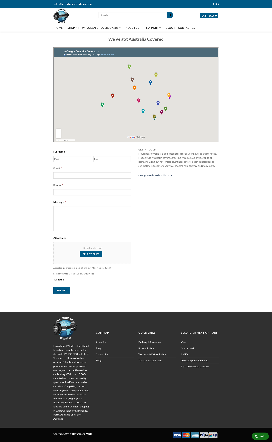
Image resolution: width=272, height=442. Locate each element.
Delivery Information (149, 342)
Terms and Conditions (150, 360)
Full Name (60, 151)
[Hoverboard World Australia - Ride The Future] (62, 16)
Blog (169, 27)
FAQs (99, 360)
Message (59, 201)
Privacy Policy (146, 348)
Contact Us (186, 27)
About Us (132, 27)
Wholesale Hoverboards (100, 27)
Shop (71, 27)
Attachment (60, 237)
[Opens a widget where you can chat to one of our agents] (260, 436)
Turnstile (58, 279)
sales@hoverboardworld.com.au (155, 175)
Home (58, 27)
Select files (91, 254)
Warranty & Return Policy (152, 354)
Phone (58, 185)
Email (57, 168)
